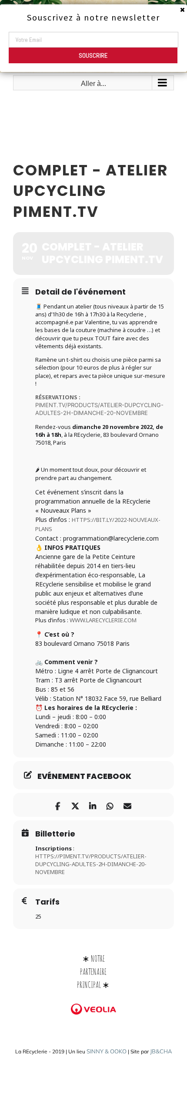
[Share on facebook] (57, 805)
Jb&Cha (161, 1051)
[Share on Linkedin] (92, 805)
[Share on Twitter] (75, 805)
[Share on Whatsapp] (109, 805)
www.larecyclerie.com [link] (103, 620)
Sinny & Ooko (107, 1051)
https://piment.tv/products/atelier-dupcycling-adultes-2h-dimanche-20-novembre (91, 864)
